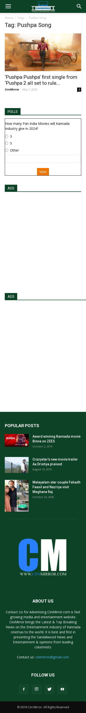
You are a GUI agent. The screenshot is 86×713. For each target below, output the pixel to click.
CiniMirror (12, 89)
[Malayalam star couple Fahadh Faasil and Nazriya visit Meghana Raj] (17, 496)
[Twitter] (49, 689)
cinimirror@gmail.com (52, 657)
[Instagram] (36, 689)
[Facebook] (23, 689)
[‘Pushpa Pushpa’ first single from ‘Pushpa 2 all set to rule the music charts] (43, 52)
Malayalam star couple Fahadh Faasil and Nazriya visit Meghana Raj (56, 487)
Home (9, 18)
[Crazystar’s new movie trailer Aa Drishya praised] (17, 465)
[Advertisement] (43, 241)
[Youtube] (62, 689)
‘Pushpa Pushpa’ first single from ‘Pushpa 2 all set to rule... (41, 80)
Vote (43, 171)
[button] (79, 6)
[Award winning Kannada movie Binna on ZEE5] (17, 440)
